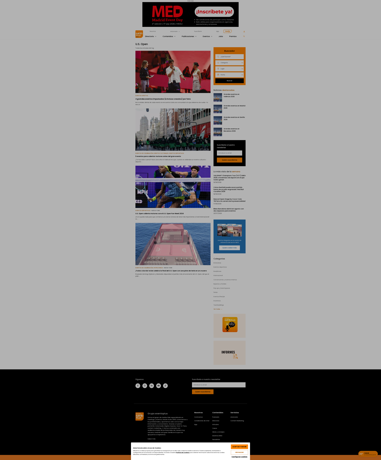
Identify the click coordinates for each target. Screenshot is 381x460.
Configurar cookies (239, 457)
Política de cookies (182, 452)
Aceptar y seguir (239, 447)
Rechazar (239, 452)
